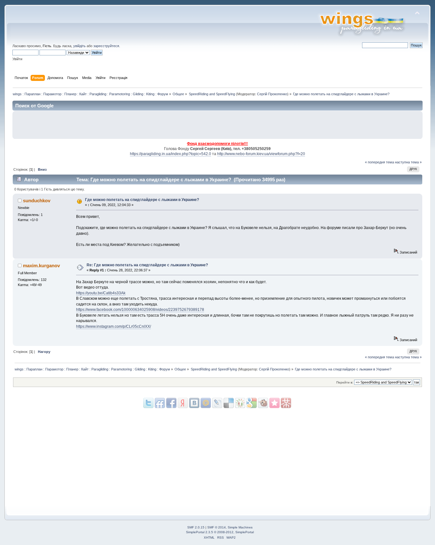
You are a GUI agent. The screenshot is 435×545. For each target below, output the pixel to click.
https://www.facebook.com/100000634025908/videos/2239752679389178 (140, 309)
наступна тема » (408, 162)
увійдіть (79, 46)
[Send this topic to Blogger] (251, 403)
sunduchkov (36, 200)
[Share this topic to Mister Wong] (274, 403)
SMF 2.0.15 (195, 527)
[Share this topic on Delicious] (217, 403)
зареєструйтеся (106, 46)
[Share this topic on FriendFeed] (160, 403)
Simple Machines (240, 527)
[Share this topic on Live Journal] (206, 403)
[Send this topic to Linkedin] (183, 403)
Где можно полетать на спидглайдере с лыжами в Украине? (142, 199)
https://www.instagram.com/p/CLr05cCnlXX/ (113, 326)
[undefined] (286, 403)
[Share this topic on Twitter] (148, 403)
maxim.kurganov (41, 265)
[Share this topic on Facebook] (171, 403)
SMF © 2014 (216, 527)
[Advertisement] (345, 124)
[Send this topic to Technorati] (263, 403)
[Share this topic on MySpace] (194, 403)
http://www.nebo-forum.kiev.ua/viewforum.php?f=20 (261, 154)
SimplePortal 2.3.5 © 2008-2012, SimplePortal (220, 532)
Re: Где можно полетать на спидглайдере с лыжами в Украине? (147, 265)
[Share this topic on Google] (229, 403)
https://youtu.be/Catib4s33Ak (100, 293)
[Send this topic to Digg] (240, 403)
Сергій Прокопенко (272, 94)
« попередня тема (379, 162)
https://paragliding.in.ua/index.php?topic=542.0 (170, 154)
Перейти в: (344, 382)
